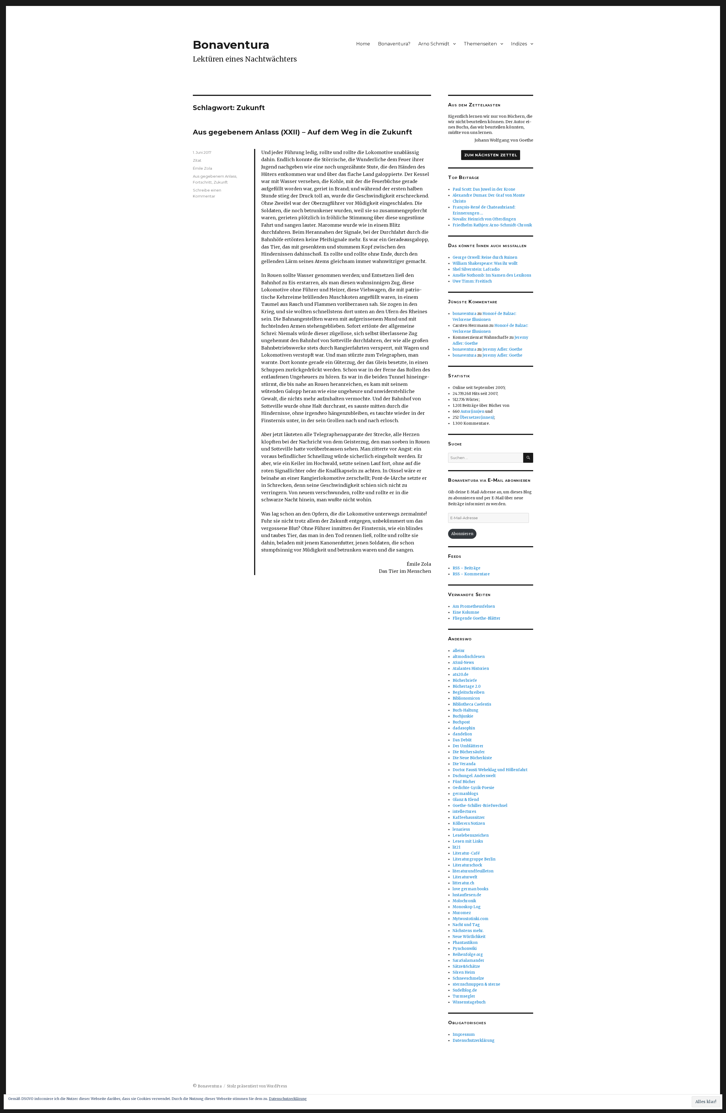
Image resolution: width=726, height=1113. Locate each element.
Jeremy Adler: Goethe (502, 349)
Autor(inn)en (472, 411)
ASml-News (463, 662)
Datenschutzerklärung (474, 1040)
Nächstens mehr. (468, 930)
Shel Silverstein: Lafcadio (476, 269)
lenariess (461, 829)
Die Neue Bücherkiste (472, 758)
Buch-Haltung (465, 710)
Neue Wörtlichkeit (469, 936)
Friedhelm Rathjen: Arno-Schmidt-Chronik (492, 225)
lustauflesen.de (467, 895)
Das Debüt (462, 740)
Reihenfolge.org (468, 954)
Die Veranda (464, 763)
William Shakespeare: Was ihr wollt (485, 263)
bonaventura (464, 313)
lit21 (456, 847)
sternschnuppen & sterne (476, 984)
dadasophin (464, 728)
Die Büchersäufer (469, 752)
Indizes (519, 44)
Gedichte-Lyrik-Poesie (473, 787)
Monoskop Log (467, 906)
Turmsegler (464, 996)
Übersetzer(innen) (477, 417)
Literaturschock (467, 865)
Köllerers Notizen (469, 823)
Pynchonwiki (465, 948)
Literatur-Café (466, 853)
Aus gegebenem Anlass (214, 176)
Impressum (464, 1034)
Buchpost (461, 722)
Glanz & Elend (466, 799)
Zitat (197, 160)
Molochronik (464, 901)
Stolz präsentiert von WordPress (257, 1086)
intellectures (464, 811)
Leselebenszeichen (471, 835)
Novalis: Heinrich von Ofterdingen (484, 219)
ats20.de (460, 674)
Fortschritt (202, 182)
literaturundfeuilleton (473, 871)
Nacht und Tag (466, 924)
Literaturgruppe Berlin (474, 859)
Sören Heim (464, 972)
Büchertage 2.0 (467, 686)
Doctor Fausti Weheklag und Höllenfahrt (490, 769)
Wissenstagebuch (469, 1002)
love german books (470, 889)
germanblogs (465, 793)
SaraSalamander (468, 960)
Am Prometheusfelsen (474, 606)
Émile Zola (202, 168)
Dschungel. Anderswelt (474, 775)
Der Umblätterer (468, 746)
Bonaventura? (394, 44)
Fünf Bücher (464, 781)
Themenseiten (480, 44)
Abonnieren (462, 533)
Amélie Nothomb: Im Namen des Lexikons (492, 275)
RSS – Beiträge (466, 568)
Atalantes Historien (471, 668)
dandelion (462, 734)
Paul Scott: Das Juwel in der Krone (484, 189)
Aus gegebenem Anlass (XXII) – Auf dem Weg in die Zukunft (302, 132)
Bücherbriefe (465, 680)
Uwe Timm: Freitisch (472, 281)
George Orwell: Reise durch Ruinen (485, 257)
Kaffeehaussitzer (469, 817)
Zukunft (221, 182)
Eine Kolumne (466, 612)
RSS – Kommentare (471, 574)
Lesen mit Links (468, 841)
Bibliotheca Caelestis (472, 704)
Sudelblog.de (465, 990)
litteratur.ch (463, 883)
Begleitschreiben (468, 692)
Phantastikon (465, 942)
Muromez (462, 912)
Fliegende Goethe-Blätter (477, 618)
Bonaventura (231, 45)
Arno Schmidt (433, 44)
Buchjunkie (463, 716)
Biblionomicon (466, 698)
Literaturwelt (465, 877)
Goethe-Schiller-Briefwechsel (480, 805)
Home (363, 44)
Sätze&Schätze (466, 966)
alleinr (459, 650)
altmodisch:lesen (469, 656)
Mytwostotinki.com (470, 918)
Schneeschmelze (468, 978)
